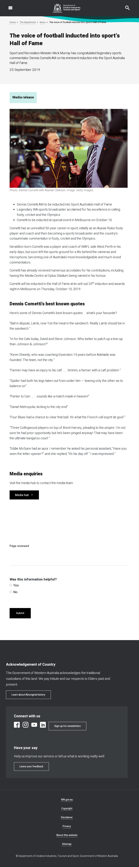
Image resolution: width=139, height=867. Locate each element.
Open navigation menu (8, 6)
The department (28, 22)
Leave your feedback (31, 766)
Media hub (22, 495)
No (15, 592)
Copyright (66, 808)
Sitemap (66, 844)
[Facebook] (17, 725)
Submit (20, 613)
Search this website (125, 6)
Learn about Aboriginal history (28, 695)
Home (13, 22)
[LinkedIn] (43, 725)
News (42, 22)
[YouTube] (34, 725)
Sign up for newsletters (67, 726)
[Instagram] (25, 725)
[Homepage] (67, 8)
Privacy (67, 826)
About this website (66, 835)
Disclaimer (67, 817)
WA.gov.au (67, 800)
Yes (16, 585)
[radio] (11, 585)
